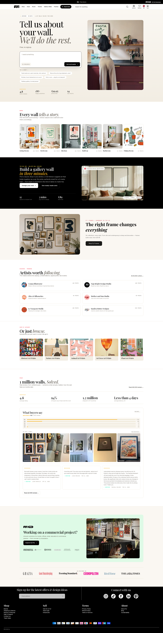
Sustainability (125, 612)
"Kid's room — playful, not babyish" (55, 77)
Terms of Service (87, 612)
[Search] (127, 7)
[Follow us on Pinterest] (136, 596)
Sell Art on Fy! (47, 609)
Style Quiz (67, 6)
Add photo (27, 64)
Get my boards (71, 64)
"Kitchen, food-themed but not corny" (31, 77)
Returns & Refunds (9, 612)
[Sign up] (62, 596)
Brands (6, 609)
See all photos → (135, 431)
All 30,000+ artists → (137, 276)
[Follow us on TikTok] (113, 596)
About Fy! (124, 609)
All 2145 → (137, 411)
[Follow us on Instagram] (106, 596)
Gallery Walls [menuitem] (48, 6)
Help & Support (8, 614)
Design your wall (28, 185)
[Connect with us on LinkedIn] (128, 596)
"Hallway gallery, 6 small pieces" (30, 81)
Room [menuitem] (34, 6)
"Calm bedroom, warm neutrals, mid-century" (33, 73)
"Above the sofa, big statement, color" (60, 73)
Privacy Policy (86, 609)
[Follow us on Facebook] (121, 596)
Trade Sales (7, 618)
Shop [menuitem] (23, 6)
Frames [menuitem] (56, 6)
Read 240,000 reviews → (136, 387)
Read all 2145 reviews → (31, 493)
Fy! (9, 629)
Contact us (7, 616)
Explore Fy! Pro (30, 543)
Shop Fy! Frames (94, 243)
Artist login (46, 610)
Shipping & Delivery (10, 610)
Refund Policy (86, 610)
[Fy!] (16, 6)
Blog (122, 610)
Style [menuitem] (28, 6)
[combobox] (102, 6)
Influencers (46, 612)
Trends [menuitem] (40, 6)
